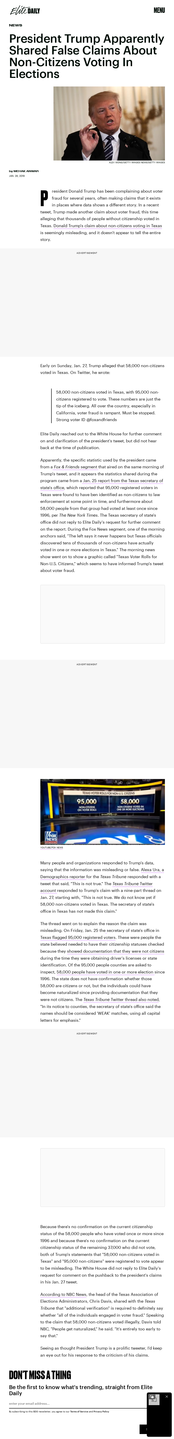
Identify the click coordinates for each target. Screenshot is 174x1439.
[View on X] (102, 614)
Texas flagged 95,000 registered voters (78, 937)
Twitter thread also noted (121, 999)
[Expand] (151, 1396)
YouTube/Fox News (51, 847)
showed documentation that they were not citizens (115, 951)
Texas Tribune (125, 883)
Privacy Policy (101, 1411)
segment (75, 466)
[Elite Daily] (25, 10)
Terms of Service (79, 1411)
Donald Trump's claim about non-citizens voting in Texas (107, 225)
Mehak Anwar (26, 171)
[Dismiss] (166, 1396)
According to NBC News (63, 1294)
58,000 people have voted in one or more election (106, 971)
